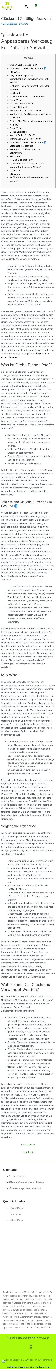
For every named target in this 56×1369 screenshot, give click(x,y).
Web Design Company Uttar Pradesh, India (28, 1367)
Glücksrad (15, 93)
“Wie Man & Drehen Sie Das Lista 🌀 (28, 68)
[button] (45, 6)
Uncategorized (9, 24)
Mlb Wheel (15, 72)
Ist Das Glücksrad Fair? (21, 103)
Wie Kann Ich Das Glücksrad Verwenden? (30, 114)
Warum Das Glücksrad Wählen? (25, 110)
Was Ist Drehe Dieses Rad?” (23, 65)
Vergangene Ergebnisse (21, 75)
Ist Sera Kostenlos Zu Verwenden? (27, 96)
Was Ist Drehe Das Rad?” (22, 135)
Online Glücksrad (18, 107)
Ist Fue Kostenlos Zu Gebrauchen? (27, 163)
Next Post (28, 1152)
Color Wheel (16, 100)
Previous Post (28, 1144)
